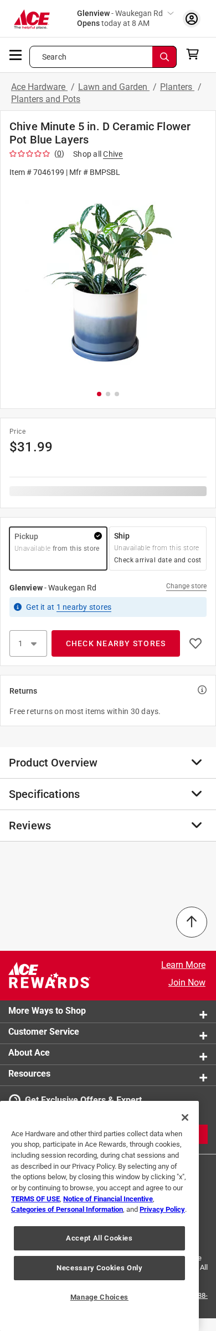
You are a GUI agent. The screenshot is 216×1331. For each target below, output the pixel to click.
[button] (108, 283)
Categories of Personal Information (67, 1209)
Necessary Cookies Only (99, 1268)
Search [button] (54, 56)
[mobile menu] (16, 54)
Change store (186, 586)
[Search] (164, 57)
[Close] (185, 1117)
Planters (177, 87)
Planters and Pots (45, 99)
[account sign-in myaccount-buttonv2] (191, 18)
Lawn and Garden (114, 87)
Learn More (183, 965)
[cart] (196, 54)
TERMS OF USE (35, 1199)
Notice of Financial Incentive (108, 1199)
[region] (99, 1216)
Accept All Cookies (99, 1238)
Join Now (186, 982)
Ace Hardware (39, 87)
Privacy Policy (162, 1209)
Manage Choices (99, 1297)
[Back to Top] (191, 922)
